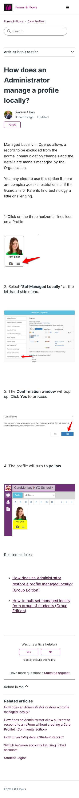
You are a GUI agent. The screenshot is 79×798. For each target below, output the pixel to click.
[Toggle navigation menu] (67, 7)
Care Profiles (36, 21)
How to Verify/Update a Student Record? (34, 737)
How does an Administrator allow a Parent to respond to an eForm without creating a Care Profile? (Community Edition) (37, 724)
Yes (29, 652)
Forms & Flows (13, 21)
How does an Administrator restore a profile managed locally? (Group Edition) (42, 584)
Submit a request (57, 673)
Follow (12, 124)
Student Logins (15, 758)
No (50, 652)
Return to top (14, 687)
